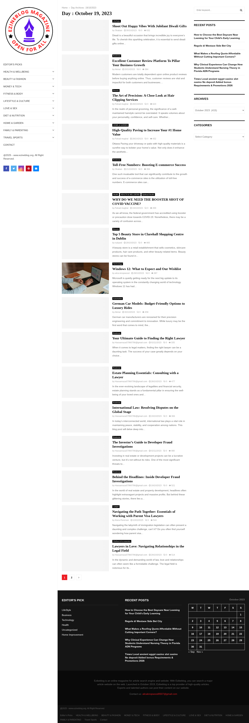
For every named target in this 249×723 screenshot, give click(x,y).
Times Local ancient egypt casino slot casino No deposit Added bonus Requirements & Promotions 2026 (216, 82)
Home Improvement (72, 634)
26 (217, 640)
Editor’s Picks (12, 64)
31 (200, 646)
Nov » (200, 651)
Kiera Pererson (122, 520)
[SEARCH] (241, 10)
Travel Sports (13, 137)
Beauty (116, 90)
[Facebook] (6, 168)
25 (209, 640)
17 (200, 633)
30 (192, 646)
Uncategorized (69, 629)
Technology (117, 264)
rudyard (118, 243)
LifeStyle (116, 21)
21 (233, 633)
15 (240, 627)
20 (225, 633)
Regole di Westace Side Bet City (212, 45)
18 (209, 633)
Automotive (117, 298)
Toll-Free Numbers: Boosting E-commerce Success (149, 165)
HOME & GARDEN (13, 123)
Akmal (118, 69)
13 (225, 627)
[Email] (36, 168)
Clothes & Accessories (121, 541)
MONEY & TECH (12, 86)
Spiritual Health (148, 194)
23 (192, 640)
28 (233, 640)
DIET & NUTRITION (14, 115)
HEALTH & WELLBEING (16, 71)
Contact (9, 144)
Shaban (118, 30)
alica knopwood (122, 273)
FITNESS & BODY (13, 93)
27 (225, 640)
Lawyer (116, 506)
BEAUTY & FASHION (14, 79)
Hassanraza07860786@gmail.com (131, 342)
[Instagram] (21, 168)
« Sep (191, 651)
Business (116, 56)
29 (240, 640)
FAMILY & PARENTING (15, 130)
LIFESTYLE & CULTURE (16, 101)
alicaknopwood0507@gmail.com (159, 694)
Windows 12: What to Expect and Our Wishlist (146, 269)
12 (217, 627)
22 (240, 633)
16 (192, 633)
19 (217, 633)
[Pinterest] (29, 168)
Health (115, 194)
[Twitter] (14, 168)
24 (200, 640)
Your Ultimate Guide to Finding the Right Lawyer (148, 338)
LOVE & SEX (10, 108)
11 (209, 627)
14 (233, 627)
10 (200, 627)
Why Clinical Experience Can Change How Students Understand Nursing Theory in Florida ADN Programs (218, 67)
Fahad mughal (121, 104)
